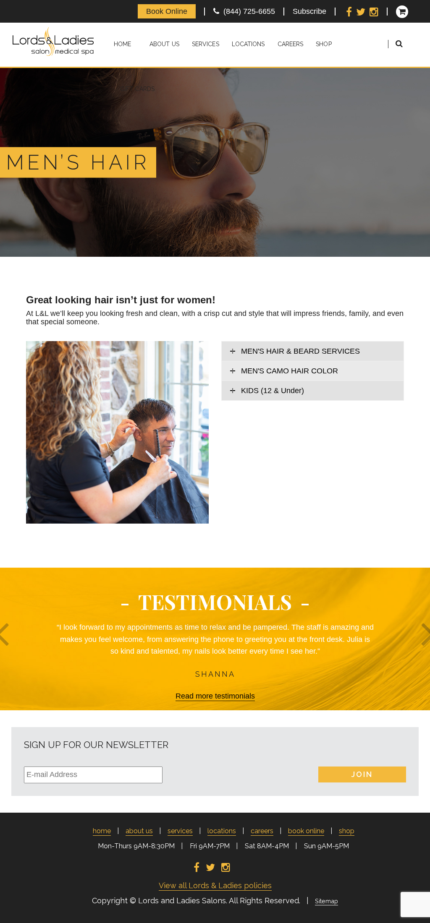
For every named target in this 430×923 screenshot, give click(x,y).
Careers (291, 44)
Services (205, 44)
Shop (323, 44)
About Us (164, 44)
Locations (248, 44)
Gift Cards (137, 89)
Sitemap (326, 901)
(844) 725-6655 (247, 11)
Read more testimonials (215, 696)
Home (122, 44)
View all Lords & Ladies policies (215, 885)
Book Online (166, 11)
